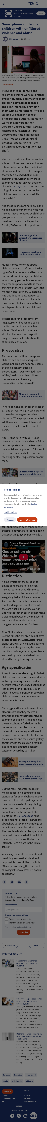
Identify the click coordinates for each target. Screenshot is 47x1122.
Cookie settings (10, 512)
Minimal (10, 520)
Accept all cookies (27, 520)
